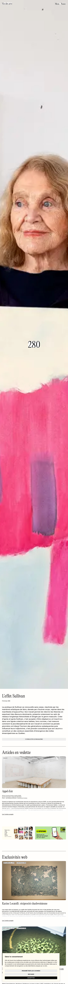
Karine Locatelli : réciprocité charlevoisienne (24, 903)
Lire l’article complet (7, 808)
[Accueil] (7, 3)
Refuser (31, 974)
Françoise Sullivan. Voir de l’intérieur (21, 791)
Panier (63, 4)
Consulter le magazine (34, 739)
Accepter (31, 978)
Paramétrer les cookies (31, 971)
